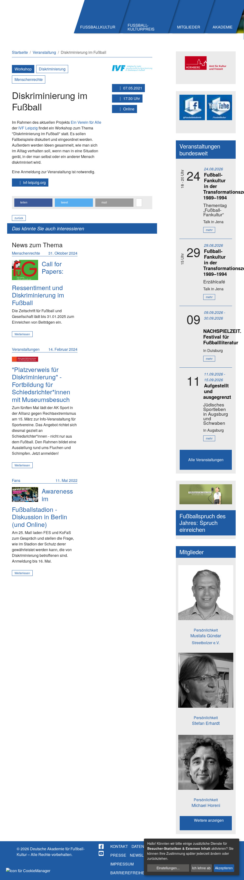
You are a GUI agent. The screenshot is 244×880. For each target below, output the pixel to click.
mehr (209, 230)
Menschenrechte (29, 79)
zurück (19, 218)
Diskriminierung (52, 69)
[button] (33, 202)
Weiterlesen (22, 334)
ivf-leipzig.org (34, 182)
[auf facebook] (101, 846)
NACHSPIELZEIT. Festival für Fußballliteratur (222, 336)
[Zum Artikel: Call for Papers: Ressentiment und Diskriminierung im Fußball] (25, 270)
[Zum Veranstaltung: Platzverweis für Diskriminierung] (25, 359)
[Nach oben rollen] (236, 872)
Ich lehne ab (201, 867)
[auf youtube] (101, 853)
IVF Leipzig (28, 128)
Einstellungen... (168, 867)
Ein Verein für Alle (86, 122)
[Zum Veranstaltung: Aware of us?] (25, 494)
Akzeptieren (224, 867)
